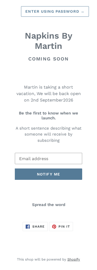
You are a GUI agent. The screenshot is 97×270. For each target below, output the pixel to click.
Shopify (73, 259)
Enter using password (55, 11)
